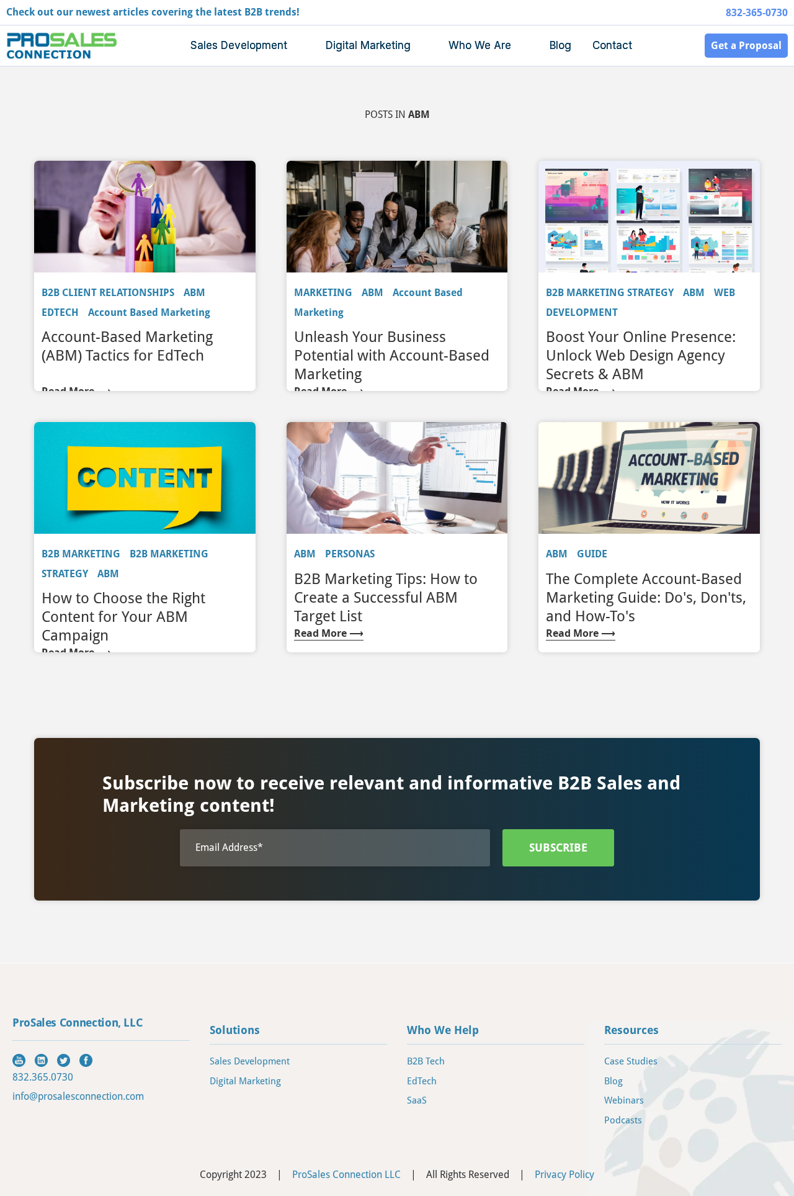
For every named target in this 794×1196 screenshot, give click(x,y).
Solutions (235, 1029)
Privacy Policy (564, 1174)
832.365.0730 (42, 1077)
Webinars (624, 1100)
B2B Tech (426, 1061)
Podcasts (623, 1120)
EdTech (422, 1081)
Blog (560, 45)
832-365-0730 (757, 13)
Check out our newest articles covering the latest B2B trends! (153, 12)
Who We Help (443, 1029)
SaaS (417, 1100)
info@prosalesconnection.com (78, 1096)
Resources (631, 1029)
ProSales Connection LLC (346, 1174)
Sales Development (250, 1061)
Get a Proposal (746, 46)
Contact (612, 45)
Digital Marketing (245, 1081)
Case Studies (631, 1061)
